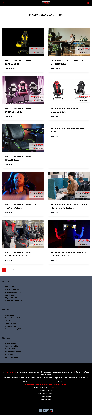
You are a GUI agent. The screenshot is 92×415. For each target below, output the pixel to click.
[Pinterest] (40, 410)
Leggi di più (10, 68)
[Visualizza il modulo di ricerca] (3, 3)
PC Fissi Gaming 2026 (12, 290)
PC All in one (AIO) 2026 (13, 292)
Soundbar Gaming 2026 (13, 352)
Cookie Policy (57, 384)
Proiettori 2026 (10, 326)
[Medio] (47, 410)
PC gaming (72, 371)
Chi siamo (64, 384)
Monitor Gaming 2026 (12, 318)
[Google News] (51, 410)
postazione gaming (10, 372)
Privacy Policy (48, 384)
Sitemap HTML (38, 384)
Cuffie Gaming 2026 (11, 357)
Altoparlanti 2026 (11, 343)
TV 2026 (8, 321)
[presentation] (23, 42)
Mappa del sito (29, 384)
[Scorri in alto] (88, 409)
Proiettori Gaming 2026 (13, 329)
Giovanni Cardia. (54, 387)
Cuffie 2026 (9, 354)
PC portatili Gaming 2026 (13, 301)
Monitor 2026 (9, 315)
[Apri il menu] (88, 3)
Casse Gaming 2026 (11, 346)
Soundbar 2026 (10, 349)
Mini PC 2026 (9, 295)
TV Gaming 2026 (10, 323)
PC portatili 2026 (11, 298)
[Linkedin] (44, 410)
